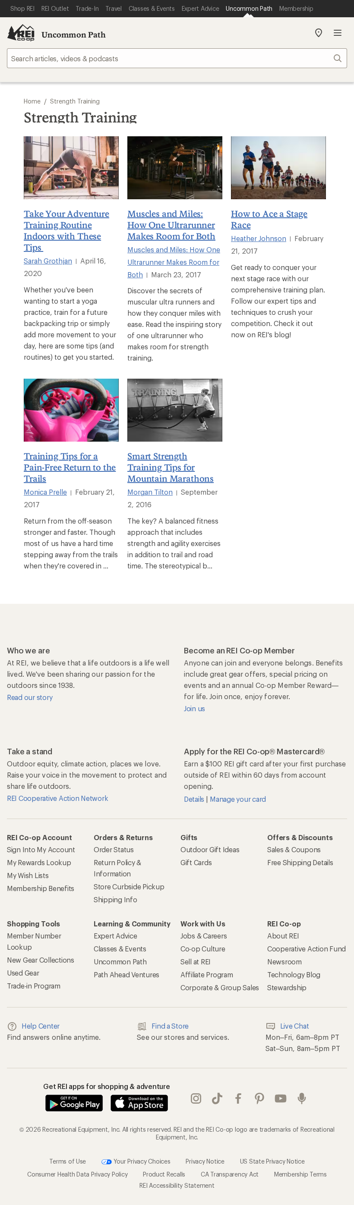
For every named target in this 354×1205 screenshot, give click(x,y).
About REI (283, 936)
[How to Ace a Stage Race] (278, 167)
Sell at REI (195, 961)
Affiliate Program (206, 974)
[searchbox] (177, 58)
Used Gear (23, 973)
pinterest (260, 1098)
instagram (196, 1098)
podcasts (302, 1098)
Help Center (41, 1026)
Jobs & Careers (203, 936)
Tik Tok (217, 1098)
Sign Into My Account (41, 849)
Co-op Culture (202, 949)
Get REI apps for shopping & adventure (106, 1086)
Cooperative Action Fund (306, 949)
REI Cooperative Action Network (57, 798)
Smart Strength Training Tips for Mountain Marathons (170, 467)
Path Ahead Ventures (126, 974)
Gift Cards (196, 862)
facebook (238, 1098)
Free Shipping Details (300, 862)
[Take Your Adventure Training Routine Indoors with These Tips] (71, 167)
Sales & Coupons (294, 849)
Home (32, 101)
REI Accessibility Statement (176, 1185)
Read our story (29, 697)
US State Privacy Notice (272, 1161)
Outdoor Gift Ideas (209, 849)
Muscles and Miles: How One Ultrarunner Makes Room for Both (171, 224)
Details (195, 799)
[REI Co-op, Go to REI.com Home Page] (21, 32)
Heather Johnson (258, 238)
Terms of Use (67, 1161)
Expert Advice (115, 936)
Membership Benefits (40, 888)
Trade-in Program (33, 986)
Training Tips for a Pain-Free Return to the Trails (70, 467)
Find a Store (170, 1026)
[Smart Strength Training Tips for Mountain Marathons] (174, 410)
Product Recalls (164, 1174)
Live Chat (294, 1026)
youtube (281, 1098)
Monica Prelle (45, 492)
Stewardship (287, 987)
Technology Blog (293, 974)
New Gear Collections (40, 960)
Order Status (114, 849)
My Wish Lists (28, 875)
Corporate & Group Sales (219, 987)
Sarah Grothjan (48, 261)
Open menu (337, 32)
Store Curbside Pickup (129, 886)
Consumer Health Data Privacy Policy (77, 1174)
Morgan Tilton (150, 492)
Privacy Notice (205, 1161)
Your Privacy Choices (141, 1161)
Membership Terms (300, 1174)
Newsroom (284, 961)
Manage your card (238, 799)
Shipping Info (115, 899)
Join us (194, 708)
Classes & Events (120, 949)
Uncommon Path (73, 34)
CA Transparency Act (230, 1174)
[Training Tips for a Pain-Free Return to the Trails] (71, 410)
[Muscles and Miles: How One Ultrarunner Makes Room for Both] (174, 167)
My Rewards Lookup (39, 862)
